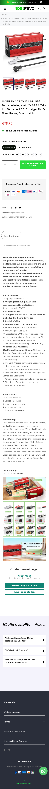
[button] (43, 50)
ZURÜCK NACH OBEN (24, 783)
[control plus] (16, 164)
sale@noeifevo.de (16, 213)
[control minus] (4, 164)
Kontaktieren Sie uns (22, 217)
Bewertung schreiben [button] (24, 585)
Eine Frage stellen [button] (24, 592)
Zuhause (4, 14)
